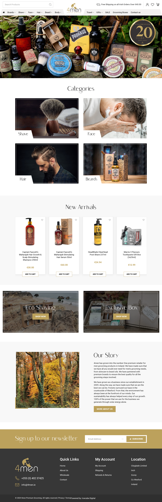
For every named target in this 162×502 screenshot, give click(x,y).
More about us (105, 409)
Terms (67, 498)
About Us (64, 470)
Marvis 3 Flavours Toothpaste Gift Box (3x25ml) (132, 254)
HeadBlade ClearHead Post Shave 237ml (98, 253)
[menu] (81, 12)
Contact (63, 479)
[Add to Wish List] (42, 220)
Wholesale (64, 475)
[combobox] (28, 5)
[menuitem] (11, 12)
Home (62, 466)
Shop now (40, 316)
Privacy (61, 498)
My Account (100, 466)
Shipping (99, 470)
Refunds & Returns (103, 475)
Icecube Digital (88, 498)
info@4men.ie (28, 485)
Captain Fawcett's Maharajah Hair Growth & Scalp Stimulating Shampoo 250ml (30, 256)
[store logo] (74, 9)
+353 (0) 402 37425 (32, 478)
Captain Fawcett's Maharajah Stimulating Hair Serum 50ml (64, 254)
